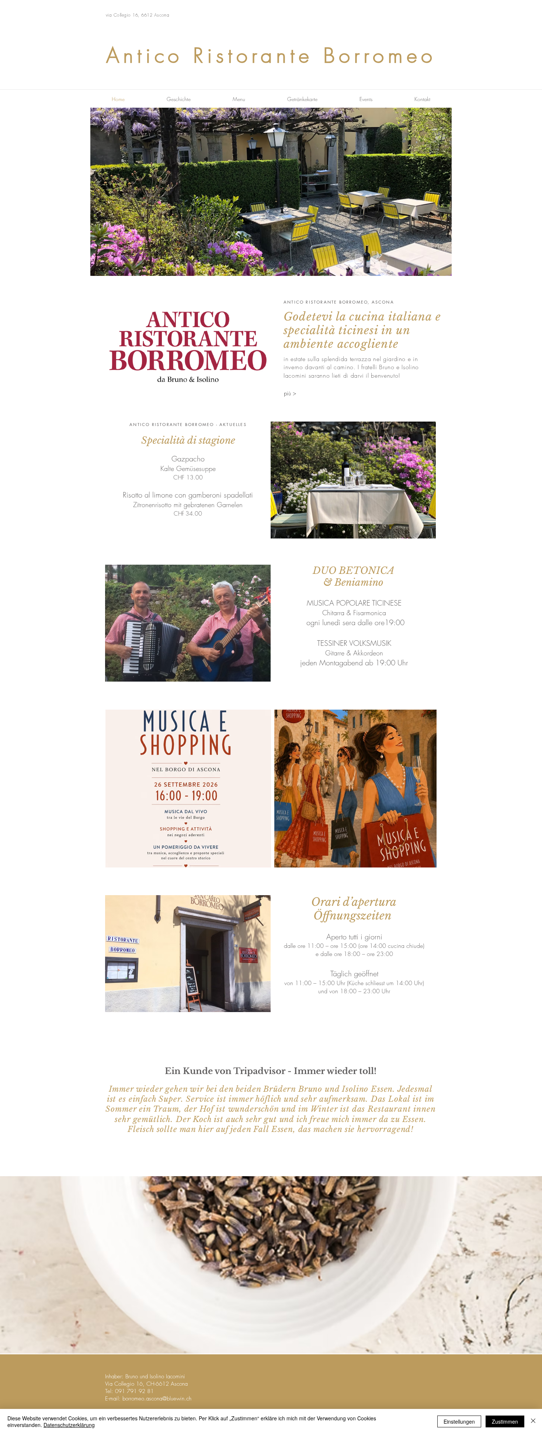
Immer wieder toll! (335, 1071)
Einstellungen (459, 1421)
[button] (271, 192)
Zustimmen (505, 1421)
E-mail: (113, 1398)
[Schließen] (533, 1421)
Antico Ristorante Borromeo (271, 55)
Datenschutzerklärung (69, 1424)
